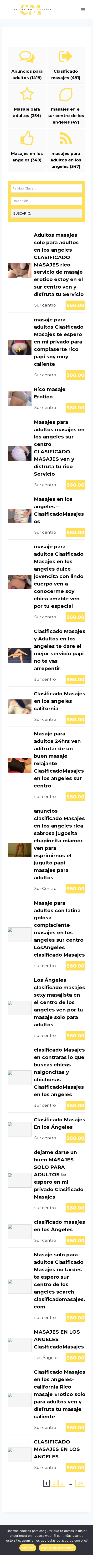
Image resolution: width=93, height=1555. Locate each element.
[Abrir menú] (82, 9)
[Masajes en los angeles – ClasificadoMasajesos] (46, 515)
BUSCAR (20, 213)
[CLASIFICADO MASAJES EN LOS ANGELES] (46, 1455)
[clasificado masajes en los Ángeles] (46, 1231)
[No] (87, 1539)
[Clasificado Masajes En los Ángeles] (46, 1129)
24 (80, 1483)
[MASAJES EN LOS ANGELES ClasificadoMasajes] (46, 1345)
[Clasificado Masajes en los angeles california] (46, 707)
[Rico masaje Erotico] (46, 398)
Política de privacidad (57, 1548)
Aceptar (28, 1548)
